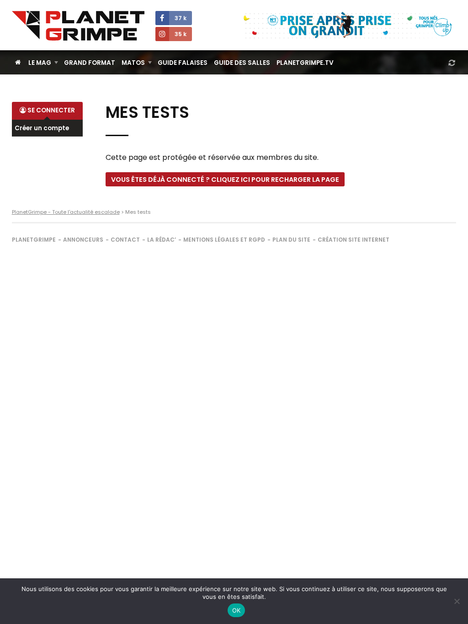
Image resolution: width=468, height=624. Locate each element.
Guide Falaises (182, 62)
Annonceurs (83, 239)
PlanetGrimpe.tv (305, 62)
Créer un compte (42, 128)
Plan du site (291, 239)
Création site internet (353, 239)
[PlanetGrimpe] (78, 26)
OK (236, 610)
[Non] (456, 601)
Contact (125, 239)
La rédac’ (161, 239)
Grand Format (89, 62)
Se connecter (50, 110)
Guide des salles (242, 62)
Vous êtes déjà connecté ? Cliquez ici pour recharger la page (225, 179)
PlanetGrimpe (34, 239)
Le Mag (39, 62)
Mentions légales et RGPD (224, 239)
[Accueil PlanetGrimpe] (18, 62)
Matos (133, 62)
